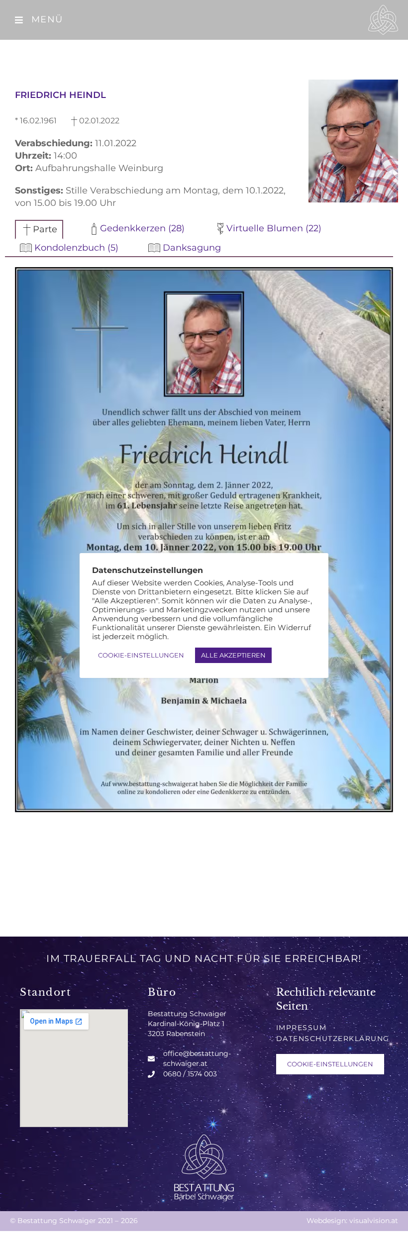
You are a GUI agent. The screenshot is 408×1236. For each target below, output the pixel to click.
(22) (273, 228)
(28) (142, 228)
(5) (76, 247)
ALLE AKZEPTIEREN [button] (233, 655)
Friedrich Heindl (60, 95)
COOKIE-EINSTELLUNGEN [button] (330, 1064)
